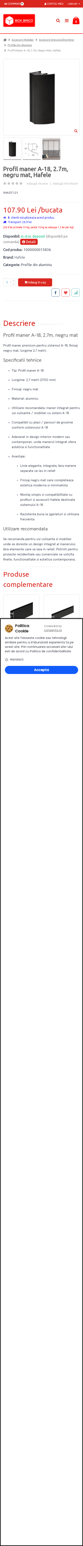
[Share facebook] (56, 293)
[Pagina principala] (20, 20)
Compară (14, 3)
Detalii (30, 242)
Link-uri (73, 4)
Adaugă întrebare (65, 183)
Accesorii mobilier (23, 39)
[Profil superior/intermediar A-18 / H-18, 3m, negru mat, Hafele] (61, 612)
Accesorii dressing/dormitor (56, 39)
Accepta (41, 669)
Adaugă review (37, 183)
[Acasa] (5, 39)
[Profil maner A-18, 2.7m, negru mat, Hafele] (12, 149)
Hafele (19, 257)
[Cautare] (58, 20)
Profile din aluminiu (20, 45)
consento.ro (53, 630)
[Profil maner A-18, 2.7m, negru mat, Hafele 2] (31, 149)
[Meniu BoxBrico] (66, 20)
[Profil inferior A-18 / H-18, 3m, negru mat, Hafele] (21, 612)
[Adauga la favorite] (66, 293)
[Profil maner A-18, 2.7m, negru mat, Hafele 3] (51, 149)
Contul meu (54, 3)
